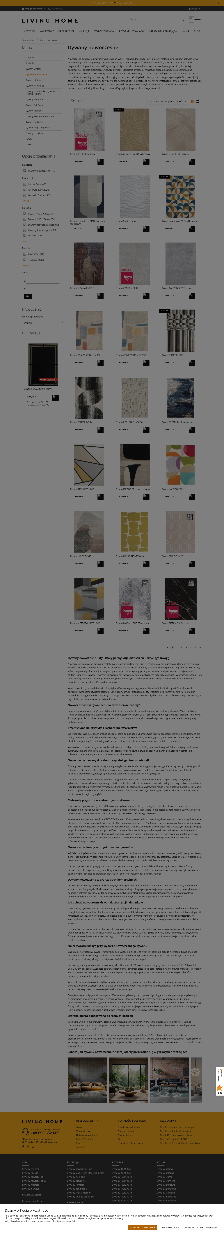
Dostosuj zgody (170, 1227)
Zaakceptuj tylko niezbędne (201, 1227)
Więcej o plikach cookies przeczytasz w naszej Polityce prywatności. (40, 1221)
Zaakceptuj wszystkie (143, 1227)
